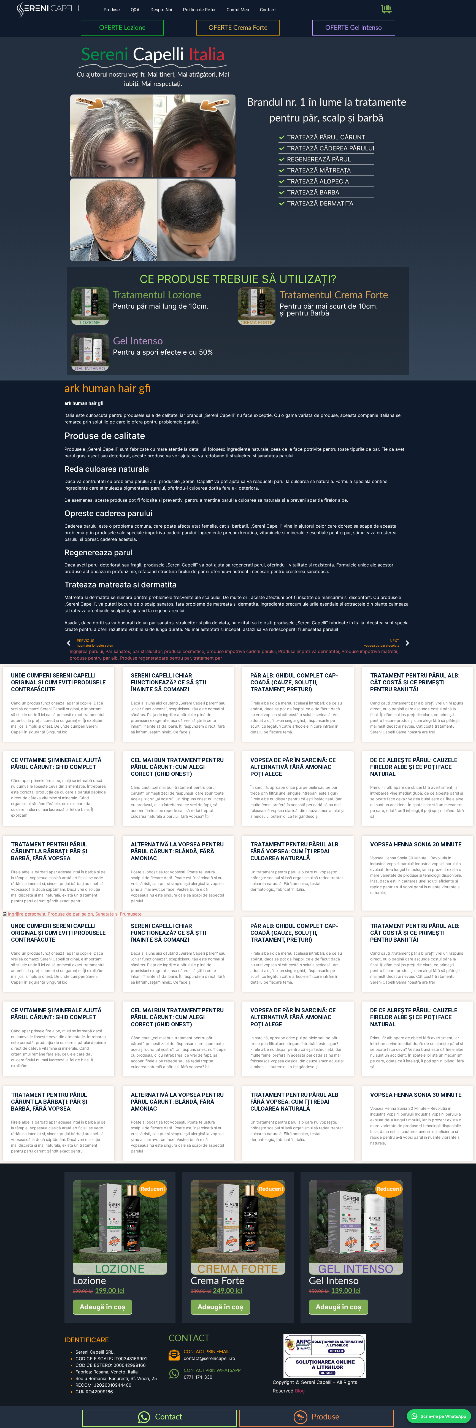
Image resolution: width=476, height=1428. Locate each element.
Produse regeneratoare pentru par (155, 658)
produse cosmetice (184, 651)
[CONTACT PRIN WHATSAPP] (174, 1373)
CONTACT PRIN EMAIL (206, 1351)
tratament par (207, 658)
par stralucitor (147, 651)
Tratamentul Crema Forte (334, 295)
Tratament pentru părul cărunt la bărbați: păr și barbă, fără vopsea (49, 851)
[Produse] (300, 1417)
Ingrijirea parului (86, 651)
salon (87, 914)
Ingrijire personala (26, 914)
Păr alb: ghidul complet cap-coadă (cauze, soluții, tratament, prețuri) (294, 682)
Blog (300, 1391)
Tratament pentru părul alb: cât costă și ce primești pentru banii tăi (414, 682)
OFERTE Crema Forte (238, 28)
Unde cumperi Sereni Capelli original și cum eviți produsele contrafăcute (58, 682)
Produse (112, 9)
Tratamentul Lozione (157, 295)
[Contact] (144, 1417)
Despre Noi (161, 9)
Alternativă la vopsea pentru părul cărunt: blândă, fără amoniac (177, 851)
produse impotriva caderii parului (241, 651)
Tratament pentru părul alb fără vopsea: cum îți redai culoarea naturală (294, 851)
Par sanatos (118, 651)
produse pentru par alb (94, 658)
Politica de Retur (199, 9)
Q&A (135, 9)
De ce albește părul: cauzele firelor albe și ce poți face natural (414, 767)
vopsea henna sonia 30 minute (416, 844)
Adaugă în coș (102, 1307)
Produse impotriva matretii (369, 651)
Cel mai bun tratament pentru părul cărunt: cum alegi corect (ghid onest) (177, 767)
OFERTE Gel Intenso (353, 28)
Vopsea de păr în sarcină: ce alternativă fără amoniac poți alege (293, 767)
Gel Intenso (138, 341)
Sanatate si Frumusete (118, 914)
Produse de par (63, 914)
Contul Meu (238, 9)
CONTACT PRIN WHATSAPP (212, 1370)
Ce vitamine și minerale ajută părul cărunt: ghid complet (56, 763)
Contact (268, 9)
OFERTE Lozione (122, 28)
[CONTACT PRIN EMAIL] (174, 1354)
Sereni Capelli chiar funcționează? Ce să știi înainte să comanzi (168, 682)
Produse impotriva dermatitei (308, 651)
